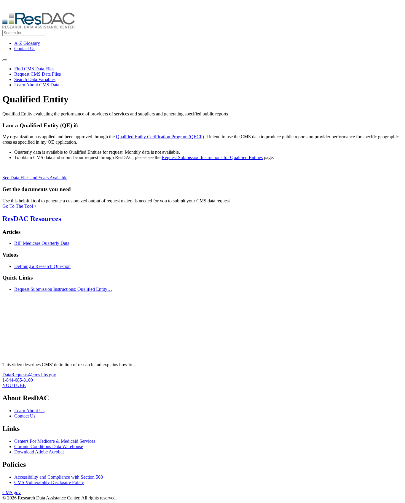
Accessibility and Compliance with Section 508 (58, 477)
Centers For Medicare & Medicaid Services (54, 441)
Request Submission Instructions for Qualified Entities (212, 157)
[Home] (38, 26)
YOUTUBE (14, 385)
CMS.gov (11, 492)
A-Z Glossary (27, 43)
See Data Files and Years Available (34, 177)
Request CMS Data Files (37, 74)
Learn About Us (29, 410)
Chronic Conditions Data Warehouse (48, 446)
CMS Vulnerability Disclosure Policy (49, 482)
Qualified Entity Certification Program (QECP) (160, 136)
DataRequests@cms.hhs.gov (29, 374)
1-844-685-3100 (17, 380)
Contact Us (24, 48)
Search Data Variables (34, 79)
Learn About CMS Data (36, 84)
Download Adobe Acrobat (39, 451)
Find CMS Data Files (34, 68)
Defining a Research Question (42, 266)
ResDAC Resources (31, 219)
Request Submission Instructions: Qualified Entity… (63, 289)
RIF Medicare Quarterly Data (41, 243)
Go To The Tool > (19, 206)
